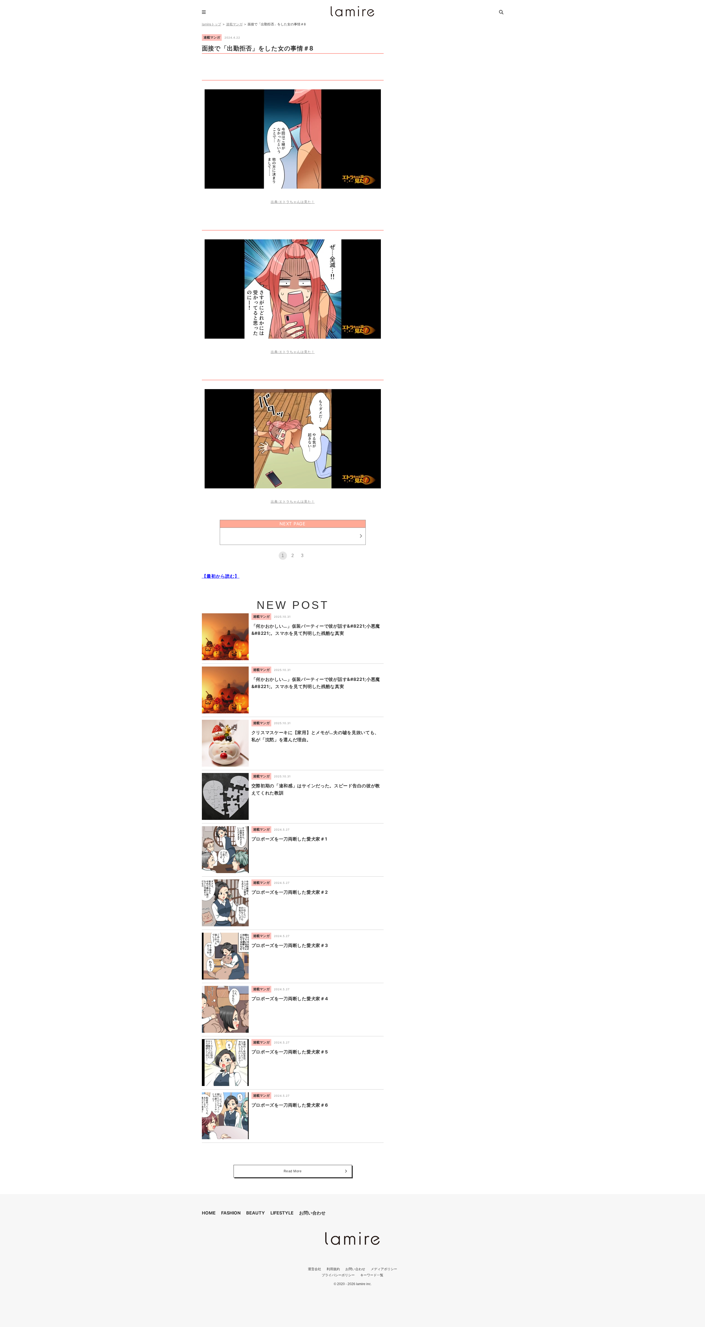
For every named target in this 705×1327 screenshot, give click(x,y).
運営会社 (314, 1269)
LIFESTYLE (282, 1213)
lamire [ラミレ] (352, 11)
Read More (293, 1171)
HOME (209, 1213)
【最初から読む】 (221, 576)
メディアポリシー (384, 1269)
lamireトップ (211, 24)
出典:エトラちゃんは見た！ (293, 202)
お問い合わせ (312, 1213)
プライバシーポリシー (338, 1275)
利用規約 (333, 1269)
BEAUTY (255, 1213)
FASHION (231, 1213)
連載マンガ (234, 24)
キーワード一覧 (371, 1275)
